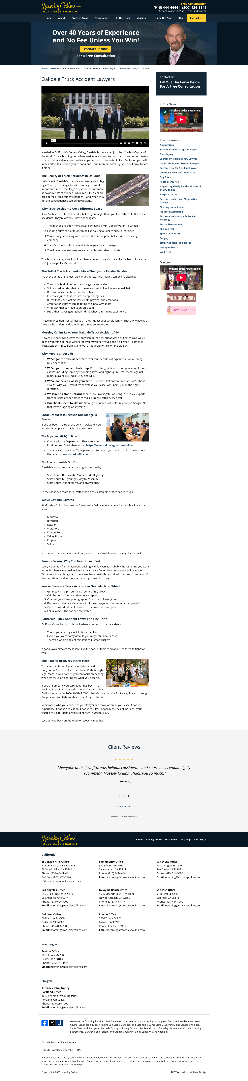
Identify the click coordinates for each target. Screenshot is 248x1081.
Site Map (186, 839)
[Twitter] (52, 1023)
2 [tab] (124, 796)
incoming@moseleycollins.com (126, 877)
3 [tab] (128, 796)
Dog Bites (165, 177)
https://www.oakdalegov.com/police (109, 445)
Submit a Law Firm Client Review (124, 816)
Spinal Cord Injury (170, 233)
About (61, 18)
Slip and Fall (167, 229)
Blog (180, 18)
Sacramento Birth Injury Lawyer (178, 149)
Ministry (141, 18)
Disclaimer (171, 839)
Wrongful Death (169, 247)
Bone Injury (166, 154)
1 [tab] (120, 796)
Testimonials (102, 18)
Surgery (164, 238)
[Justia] (59, 1023)
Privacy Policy (154, 839)
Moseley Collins (69, 1072)
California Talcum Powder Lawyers (179, 163)
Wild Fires (165, 252)
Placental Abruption (171, 211)
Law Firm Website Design (189, 1072)
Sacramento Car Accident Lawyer (179, 168)
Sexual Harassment (171, 224)
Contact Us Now (95, 49)
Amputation (167, 145)
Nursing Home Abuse (172, 207)
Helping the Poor (162, 18)
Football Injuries (169, 181)
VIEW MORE (124, 806)
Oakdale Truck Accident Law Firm (61, 7)
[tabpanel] (124, 770)
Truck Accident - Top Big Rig (175, 242)
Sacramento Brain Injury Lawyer (178, 158)
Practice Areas (80, 18)
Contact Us (196, 18)
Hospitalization (169, 194)
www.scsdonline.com (76, 454)
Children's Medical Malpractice (177, 172)
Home (48, 18)
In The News (123, 18)
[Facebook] (44, 1023)
